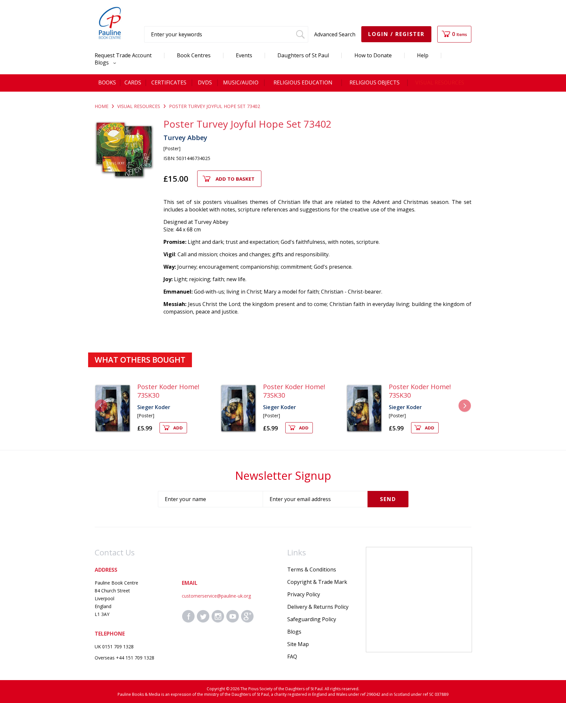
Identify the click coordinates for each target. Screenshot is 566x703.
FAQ (292, 656)
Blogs (102, 62)
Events (244, 55)
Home (101, 106)
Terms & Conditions (311, 569)
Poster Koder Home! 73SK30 (168, 391)
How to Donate (373, 55)
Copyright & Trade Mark (317, 582)
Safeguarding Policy (311, 619)
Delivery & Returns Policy (318, 606)
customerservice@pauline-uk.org (216, 596)
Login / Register (396, 34)
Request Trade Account (123, 55)
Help (422, 55)
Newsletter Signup (283, 475)
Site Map (298, 644)
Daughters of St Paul (303, 55)
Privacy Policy (303, 594)
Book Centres (194, 55)
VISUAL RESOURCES (138, 106)
